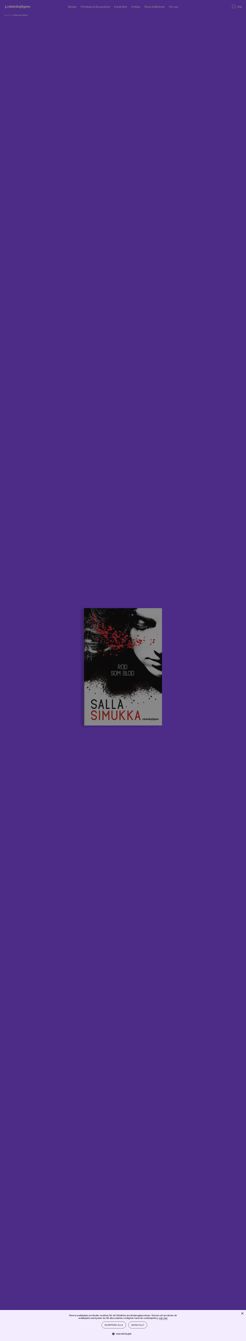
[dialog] (123, 670)
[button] (123, 1333)
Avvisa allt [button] (137, 1325)
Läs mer (163, 1318)
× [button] (242, 1313)
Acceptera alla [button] (113, 1325)
